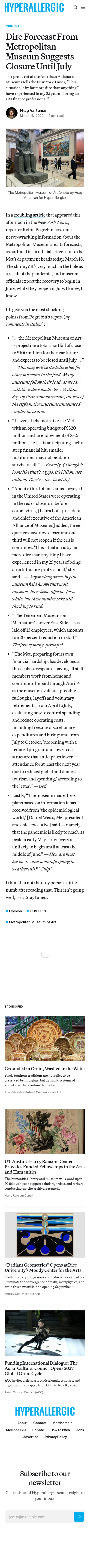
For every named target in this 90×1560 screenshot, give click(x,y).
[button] (62, 1423)
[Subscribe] (79, 1517)
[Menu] (83, 7)
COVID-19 (38, 911)
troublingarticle (29, 215)
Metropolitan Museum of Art (32, 922)
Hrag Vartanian (34, 110)
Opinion (12, 26)
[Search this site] (75, 7)
